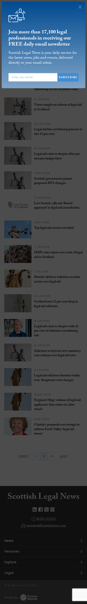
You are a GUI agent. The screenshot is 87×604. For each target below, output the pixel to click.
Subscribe (68, 77)
